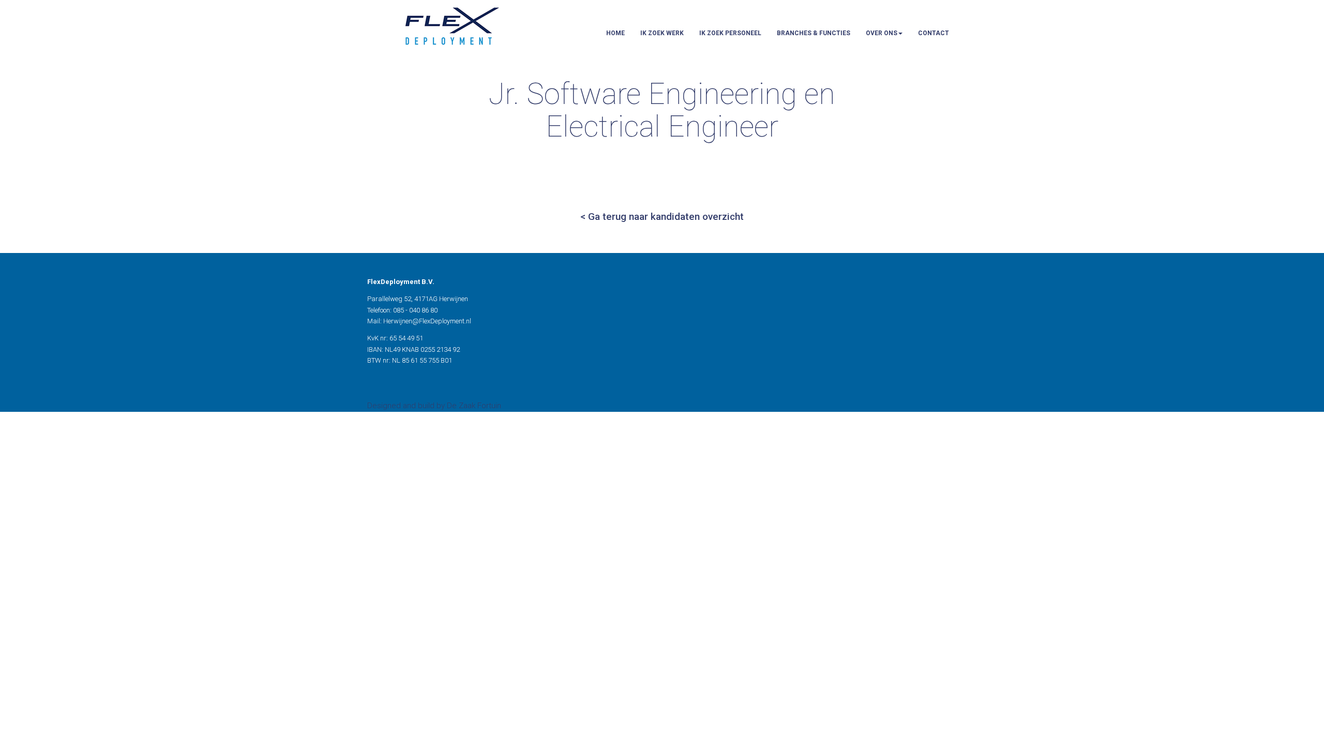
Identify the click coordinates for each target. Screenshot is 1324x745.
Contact (933, 33)
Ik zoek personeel (730, 33)
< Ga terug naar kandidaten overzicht (662, 216)
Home (615, 33)
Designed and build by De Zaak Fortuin (434, 405)
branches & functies (813, 33)
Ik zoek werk (662, 33)
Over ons (881, 33)
